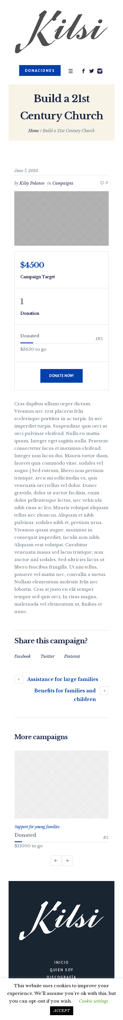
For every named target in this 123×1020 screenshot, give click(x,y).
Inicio (61, 962)
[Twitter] (91, 71)
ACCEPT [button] (61, 1010)
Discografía (61, 977)
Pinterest (72, 656)
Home (33, 130)
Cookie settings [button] (93, 1001)
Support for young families (37, 826)
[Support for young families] (61, 785)
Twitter (47, 656)
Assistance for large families (62, 679)
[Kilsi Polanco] (61, 32)
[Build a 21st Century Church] (61, 218)
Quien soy (62, 969)
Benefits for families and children (65, 695)
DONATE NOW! (61, 375)
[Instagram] (100, 71)
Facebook (22, 656)
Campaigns (62, 183)
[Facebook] (83, 71)
